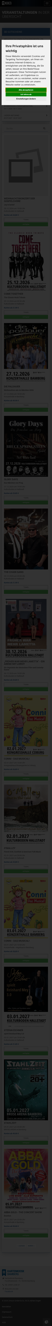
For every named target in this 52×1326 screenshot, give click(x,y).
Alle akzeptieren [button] (26, 90)
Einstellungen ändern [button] (26, 99)
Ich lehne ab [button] (26, 94)
